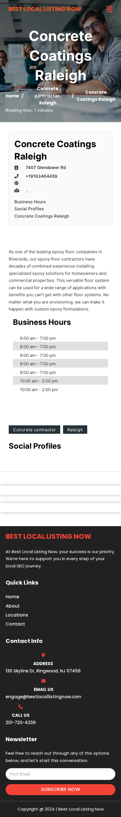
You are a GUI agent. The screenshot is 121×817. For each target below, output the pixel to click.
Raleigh (47, 103)
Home (12, 96)
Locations (17, 615)
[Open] (109, 9)
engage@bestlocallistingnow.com (43, 697)
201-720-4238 (21, 722)
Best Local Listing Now (44, 9)
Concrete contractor (34, 429)
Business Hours (30, 201)
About (13, 606)
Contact (15, 624)
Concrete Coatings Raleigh (41, 216)
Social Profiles (29, 208)
